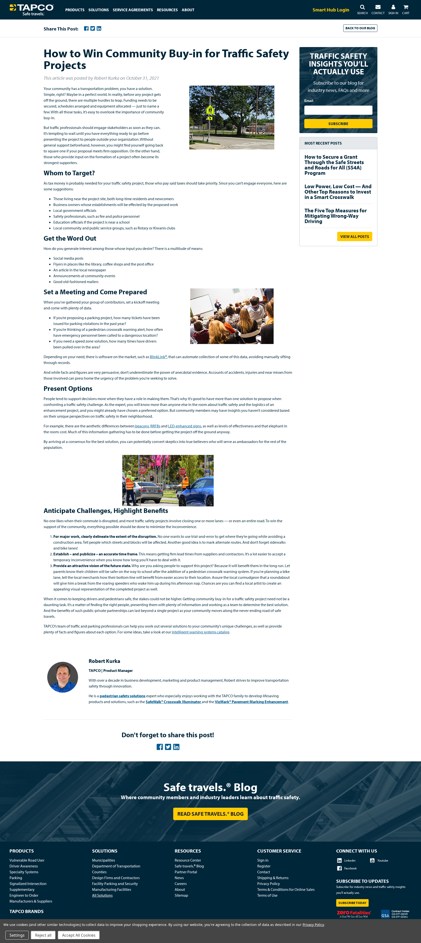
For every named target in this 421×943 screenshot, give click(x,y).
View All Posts (354, 236)
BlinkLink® (158, 356)
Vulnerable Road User (27, 860)
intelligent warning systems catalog (200, 631)
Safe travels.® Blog (210, 786)
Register (263, 866)
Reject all (43, 935)
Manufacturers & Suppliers (31, 901)
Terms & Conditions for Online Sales (286, 889)
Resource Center (188, 860)
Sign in (262, 860)
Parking (16, 877)
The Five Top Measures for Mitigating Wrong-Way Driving (336, 216)
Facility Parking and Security (115, 883)
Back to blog (360, 28)
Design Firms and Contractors (116, 877)
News (179, 877)
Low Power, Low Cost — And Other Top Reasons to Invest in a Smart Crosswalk (338, 191)
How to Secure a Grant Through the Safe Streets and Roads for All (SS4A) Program (334, 164)
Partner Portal (186, 871)
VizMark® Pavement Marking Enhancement (251, 701)
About (180, 889)
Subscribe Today (352, 903)
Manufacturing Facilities (111, 889)
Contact (263, 871)
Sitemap (181, 895)
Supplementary (22, 889)
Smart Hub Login (331, 10)
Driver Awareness (24, 866)
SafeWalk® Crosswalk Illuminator (173, 701)
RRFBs (155, 425)
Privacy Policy (268, 883)
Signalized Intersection (28, 883)
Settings (17, 935)
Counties (99, 871)
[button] (362, 10)
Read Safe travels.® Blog (210, 813)
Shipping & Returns (272, 877)
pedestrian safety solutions (122, 695)
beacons (141, 425)
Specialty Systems (24, 871)
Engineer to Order (24, 895)
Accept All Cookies (79, 935)
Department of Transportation (116, 866)
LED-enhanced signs (184, 425)
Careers (181, 883)
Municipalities (103, 860)
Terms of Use (267, 895)
